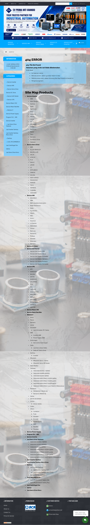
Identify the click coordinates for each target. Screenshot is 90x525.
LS (31, 122)
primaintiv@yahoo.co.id (55, 510)
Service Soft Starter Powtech (39, 261)
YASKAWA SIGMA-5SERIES (41, 373)
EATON (32, 277)
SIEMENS (33, 188)
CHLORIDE (33, 282)
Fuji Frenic (33, 109)
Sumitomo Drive (35, 139)
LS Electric (33, 223)
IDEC (31, 216)
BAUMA (32, 274)
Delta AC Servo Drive (39, 350)
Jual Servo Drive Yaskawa (35, 439)
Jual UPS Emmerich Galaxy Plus (39, 482)
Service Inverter (11, 82)
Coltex (32, 406)
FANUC (32, 162)
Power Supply (37, 421)
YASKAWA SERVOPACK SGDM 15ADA (44, 383)
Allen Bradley (34, 101)
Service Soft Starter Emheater (39, 256)
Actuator (35, 416)
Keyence (33, 221)
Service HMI (10, 85)
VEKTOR (32, 307)
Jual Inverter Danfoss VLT (41, 470)
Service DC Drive (11, 92)
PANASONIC (34, 180)
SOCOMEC (33, 299)
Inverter (35, 355)
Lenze (32, 119)
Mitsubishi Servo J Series (40, 360)
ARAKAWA (33, 272)
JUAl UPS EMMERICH (13, 142)
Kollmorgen (33, 340)
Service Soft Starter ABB (37, 251)
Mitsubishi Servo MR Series (41, 363)
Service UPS (10, 99)
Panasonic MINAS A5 (39, 393)
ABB (31, 99)
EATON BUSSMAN (35, 399)
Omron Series (37, 404)
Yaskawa (32, 142)
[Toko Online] (7, 522)
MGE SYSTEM (34, 292)
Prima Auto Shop (54, 514)
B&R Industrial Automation (38, 203)
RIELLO (32, 297)
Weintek (32, 238)
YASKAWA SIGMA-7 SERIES (41, 371)
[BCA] (30, 507)
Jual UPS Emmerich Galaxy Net (39, 480)
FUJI (31, 160)
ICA (31, 287)
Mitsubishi (33, 124)
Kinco (32, 218)
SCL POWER (34, 302)
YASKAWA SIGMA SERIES (41, 376)
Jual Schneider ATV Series (41, 330)
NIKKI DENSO (34, 177)
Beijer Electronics (35, 205)
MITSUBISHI (34, 170)
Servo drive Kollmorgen (40, 343)
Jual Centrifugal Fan (12, 145)
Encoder (35, 419)
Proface (32, 236)
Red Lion (33, 231)
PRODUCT (10, 110)
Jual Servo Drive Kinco (12, 152)
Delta (31, 106)
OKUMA (32, 175)
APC (31, 269)
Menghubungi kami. (37, 81)
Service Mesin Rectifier (12, 106)
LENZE (32, 165)
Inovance (33, 114)
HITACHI (32, 157)
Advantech (33, 198)
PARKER (32, 182)
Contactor (36, 411)
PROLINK (33, 294)
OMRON (32, 172)
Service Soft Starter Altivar (38, 254)
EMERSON (33, 279)
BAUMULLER (34, 152)
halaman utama (38, 73)
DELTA (32, 155)
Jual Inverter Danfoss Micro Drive (37, 462)
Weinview (33, 241)
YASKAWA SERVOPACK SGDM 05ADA (44, 378)
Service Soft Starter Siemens (38, 259)
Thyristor (36, 429)
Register (83, 3)
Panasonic (33, 129)
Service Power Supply (12, 113)
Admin (51, 506)
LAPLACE (33, 289)
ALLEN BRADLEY (35, 149)
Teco (31, 134)
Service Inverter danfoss (37, 475)
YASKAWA (33, 193)
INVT (31, 111)
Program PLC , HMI (11, 117)
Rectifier (35, 427)
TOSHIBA (33, 190)
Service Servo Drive (12, 89)
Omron (32, 127)
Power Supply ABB (39, 338)
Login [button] (75, 3)
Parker (32, 132)
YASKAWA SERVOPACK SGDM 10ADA (44, 381)
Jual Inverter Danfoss (12, 129)
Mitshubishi (33, 226)
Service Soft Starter (12, 96)
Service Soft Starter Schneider (39, 264)
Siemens (32, 137)
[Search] (70, 3)
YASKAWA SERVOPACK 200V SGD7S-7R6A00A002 (48, 386)
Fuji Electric (33, 211)
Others (32, 409)
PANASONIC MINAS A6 (40, 391)
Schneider (33, 327)
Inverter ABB (37, 335)
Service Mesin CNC (11, 103)
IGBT (34, 424)
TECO (32, 185)
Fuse (34, 414)
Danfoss (9, 138)
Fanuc (32, 320)
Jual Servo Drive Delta (40, 348)
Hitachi (32, 116)
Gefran (8, 149)
